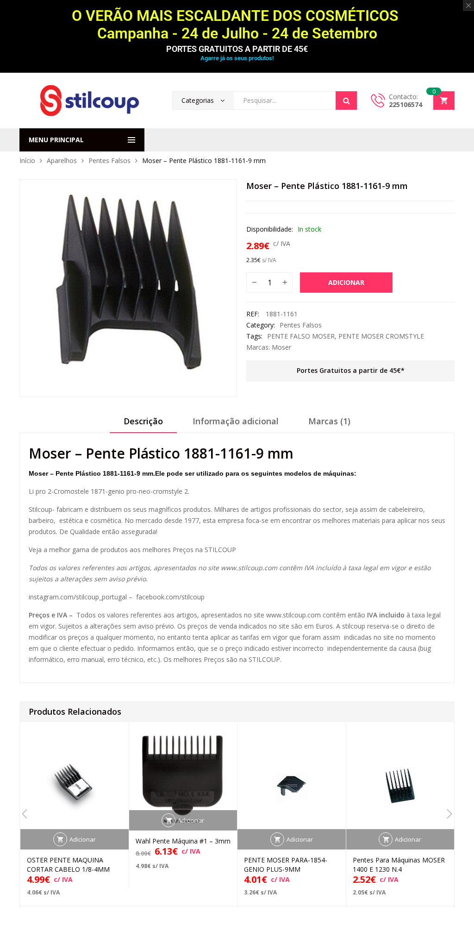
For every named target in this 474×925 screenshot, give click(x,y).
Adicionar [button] (82, 839)
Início (27, 160)
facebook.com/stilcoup (170, 596)
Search (346, 100)
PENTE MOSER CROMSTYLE (381, 336)
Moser (281, 347)
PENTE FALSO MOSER (301, 336)
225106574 (405, 104)
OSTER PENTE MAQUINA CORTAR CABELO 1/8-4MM (68, 865)
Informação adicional (236, 421)
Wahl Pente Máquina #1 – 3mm (183, 841)
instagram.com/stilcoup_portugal (78, 596)
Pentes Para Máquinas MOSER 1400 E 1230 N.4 (399, 865)
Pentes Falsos (109, 160)
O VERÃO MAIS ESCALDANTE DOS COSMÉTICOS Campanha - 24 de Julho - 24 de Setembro (237, 24)
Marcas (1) (329, 421)
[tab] (143, 424)
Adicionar (346, 282)
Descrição (143, 421)
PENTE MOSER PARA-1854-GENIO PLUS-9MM (285, 865)
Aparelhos (62, 160)
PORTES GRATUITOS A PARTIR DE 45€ (237, 49)
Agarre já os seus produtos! (237, 58)
